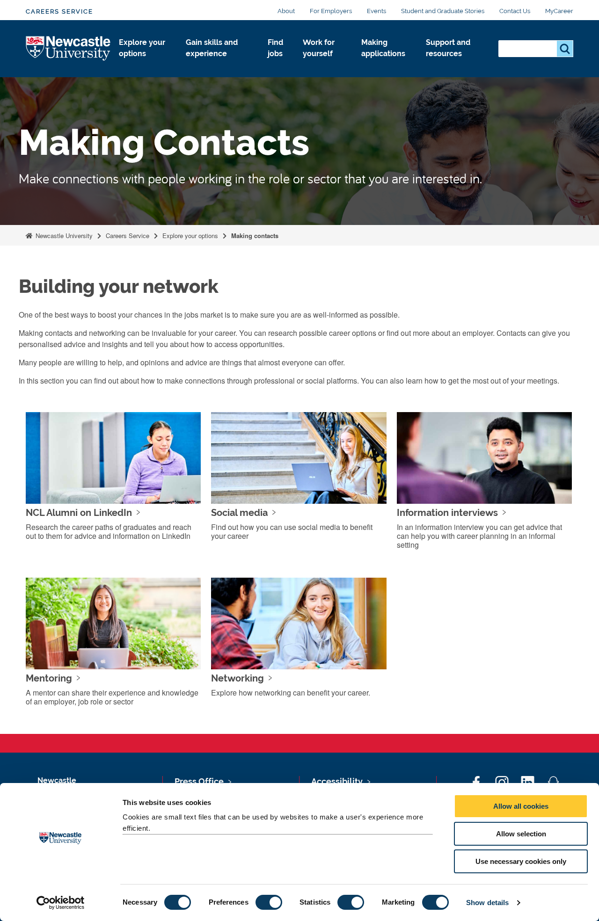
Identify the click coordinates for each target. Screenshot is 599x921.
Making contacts (254, 235)
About (286, 11)
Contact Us (514, 11)
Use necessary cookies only (520, 861)
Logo (68, 49)
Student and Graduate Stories (442, 11)
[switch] (269, 902)
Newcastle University (63, 235)
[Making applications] (386, 63)
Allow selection (521, 834)
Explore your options (142, 48)
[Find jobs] (278, 63)
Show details (487, 902)
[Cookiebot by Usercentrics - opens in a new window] (61, 903)
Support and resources (448, 48)
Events (376, 11)
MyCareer (559, 11)
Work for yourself (319, 48)
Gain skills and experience (212, 48)
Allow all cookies (520, 806)
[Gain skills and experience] (219, 63)
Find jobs (275, 48)
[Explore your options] (145, 63)
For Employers (331, 11)
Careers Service (59, 11)
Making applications (383, 48)
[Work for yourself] (324, 63)
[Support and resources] (454, 63)
